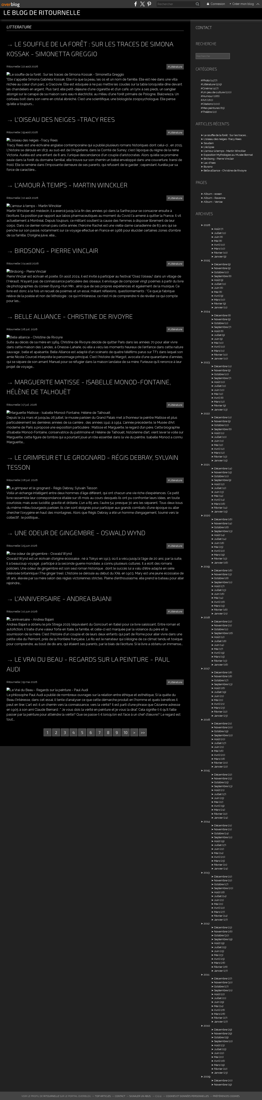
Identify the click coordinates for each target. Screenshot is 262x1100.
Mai (216, 240)
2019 (207, 566)
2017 (207, 668)
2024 (207, 311)
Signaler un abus (140, 1095)
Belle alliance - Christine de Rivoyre (74, 316)
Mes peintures (211, 108)
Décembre (220, 264)
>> (143, 732)
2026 (207, 225)
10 (126, 732)
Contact (204, 27)
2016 (207, 719)
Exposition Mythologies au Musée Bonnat (228, 154)
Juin (216, 236)
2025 (207, 260)
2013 (207, 872)
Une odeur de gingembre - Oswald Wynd (80, 532)
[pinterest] (149, 4)
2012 (207, 923)
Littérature (176, 66)
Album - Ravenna (214, 197)
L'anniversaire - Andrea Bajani (63, 598)
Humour (208, 96)
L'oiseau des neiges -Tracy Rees (65, 119)
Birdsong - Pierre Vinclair (56, 250)
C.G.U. (158, 1095)
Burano (208, 166)
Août (217, 229)
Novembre (220, 268)
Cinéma (207, 88)
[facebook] (135, 4)
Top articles (103, 1095)
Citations (208, 103)
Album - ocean (213, 193)
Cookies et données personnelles (187, 1095)
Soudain (209, 143)
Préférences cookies (226, 1095)
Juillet (217, 233)
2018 (207, 617)
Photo (206, 80)
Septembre (221, 276)
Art (204, 100)
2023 (207, 362)
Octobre (219, 272)
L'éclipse (209, 147)
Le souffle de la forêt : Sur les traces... (226, 135)
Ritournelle (51, 1095)
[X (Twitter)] (142, 4)
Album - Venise (213, 201)
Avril (217, 244)
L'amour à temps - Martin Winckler (71, 185)
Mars (217, 248)
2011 (206, 974)
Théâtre (207, 111)
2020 (207, 515)
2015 (207, 770)
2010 (207, 1025)
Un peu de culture (214, 92)
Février (218, 252)
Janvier (218, 256)
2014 (207, 821)
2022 (207, 413)
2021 (207, 464)
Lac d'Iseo (210, 162)
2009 (207, 1076)
